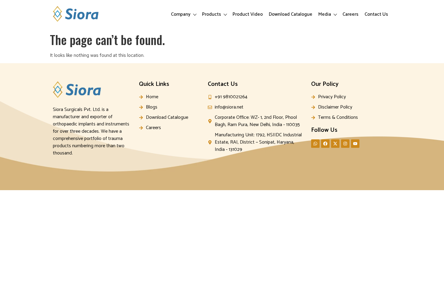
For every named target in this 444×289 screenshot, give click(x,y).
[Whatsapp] (315, 143)
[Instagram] (345, 143)
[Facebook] (325, 143)
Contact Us (376, 14)
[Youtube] (355, 143)
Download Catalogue (290, 14)
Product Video (248, 14)
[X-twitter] (335, 143)
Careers (351, 14)
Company (181, 14)
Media (324, 14)
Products (211, 14)
